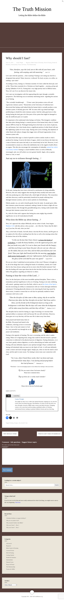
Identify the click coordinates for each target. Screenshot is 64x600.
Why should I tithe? (10, 433)
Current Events (10, 550)
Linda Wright (19, 62)
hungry (16, 423)
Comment (5, 447)
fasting (12, 423)
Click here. (18, 502)
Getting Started (10, 555)
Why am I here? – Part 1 (12, 527)
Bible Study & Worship (37, 62)
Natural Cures (9, 562)
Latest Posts (16, 395)
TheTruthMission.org (38, 596)
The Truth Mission (32, 9)
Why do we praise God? (12, 520)
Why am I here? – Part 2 (12, 525)
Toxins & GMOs (10, 569)
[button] (63, 1)
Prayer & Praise (22, 64)
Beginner (28, 62)
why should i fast (22, 423)
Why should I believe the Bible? (14, 523)
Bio (9, 395)
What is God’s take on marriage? (49, 433)
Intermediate (14, 64)
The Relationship (31, 64)
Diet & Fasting (48, 62)
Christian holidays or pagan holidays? (16, 518)
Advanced (9, 543)
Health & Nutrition (11, 557)
